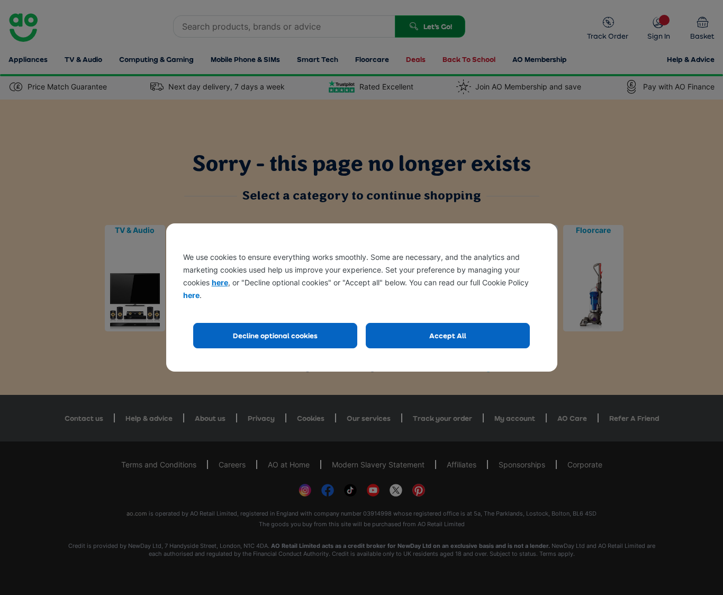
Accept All (447, 335)
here (220, 282)
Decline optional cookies (275, 335)
